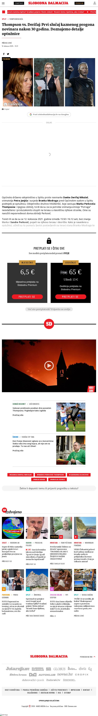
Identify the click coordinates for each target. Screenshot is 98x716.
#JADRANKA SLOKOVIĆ (79, 475)
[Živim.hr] (72, 668)
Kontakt (86, 689)
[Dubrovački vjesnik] (33, 680)
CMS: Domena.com (70, 706)
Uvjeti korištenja (12, 689)
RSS (59, 692)
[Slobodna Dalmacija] (48, 3)
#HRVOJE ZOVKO (57, 479)
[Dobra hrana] (18, 674)
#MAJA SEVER (39, 479)
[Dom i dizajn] (33, 674)
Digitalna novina (48, 692)
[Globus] (59, 668)
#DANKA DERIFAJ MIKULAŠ (20, 475)
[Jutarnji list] (18, 668)
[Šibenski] (69, 680)
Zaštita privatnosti (59, 689)
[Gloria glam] (90, 668)
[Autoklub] (47, 674)
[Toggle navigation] (3, 3)
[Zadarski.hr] (53, 680)
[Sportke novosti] (49, 668)
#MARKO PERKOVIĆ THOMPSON (50, 475)
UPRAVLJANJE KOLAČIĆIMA (49, 701)
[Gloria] (82, 668)
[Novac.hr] (65, 674)
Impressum (75, 689)
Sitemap (67, 692)
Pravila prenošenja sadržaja (35, 689)
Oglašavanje (32, 692)
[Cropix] (81, 674)
